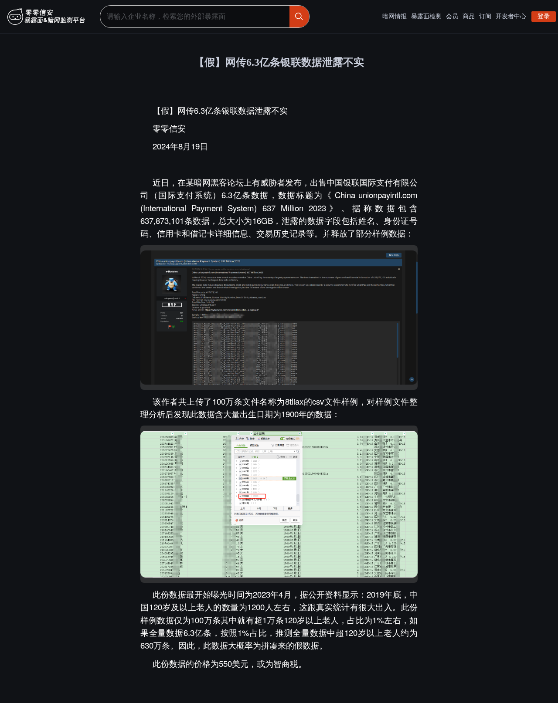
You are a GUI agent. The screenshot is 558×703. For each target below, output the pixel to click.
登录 (544, 16)
